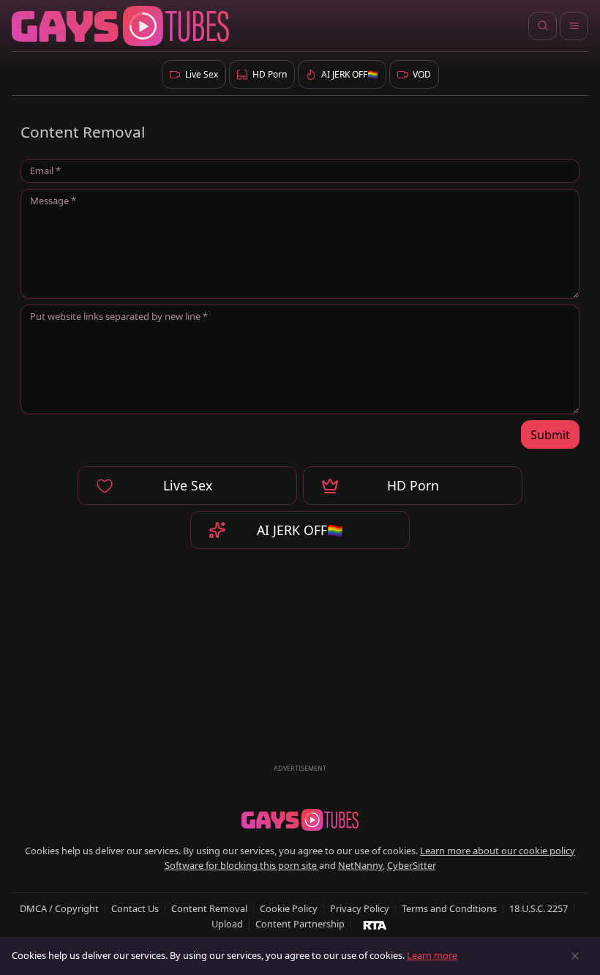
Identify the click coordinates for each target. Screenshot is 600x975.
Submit (550, 435)
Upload (227, 923)
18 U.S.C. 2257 (538, 908)
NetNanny (360, 865)
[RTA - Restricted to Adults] (375, 924)
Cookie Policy (289, 908)
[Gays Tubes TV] (300, 820)
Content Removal (209, 908)
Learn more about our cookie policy (497, 850)
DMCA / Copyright (59, 908)
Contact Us (135, 908)
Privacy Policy (359, 908)
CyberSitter (411, 865)
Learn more (432, 955)
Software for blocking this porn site (242, 865)
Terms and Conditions (449, 908)
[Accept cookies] (575, 956)
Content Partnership (300, 923)
